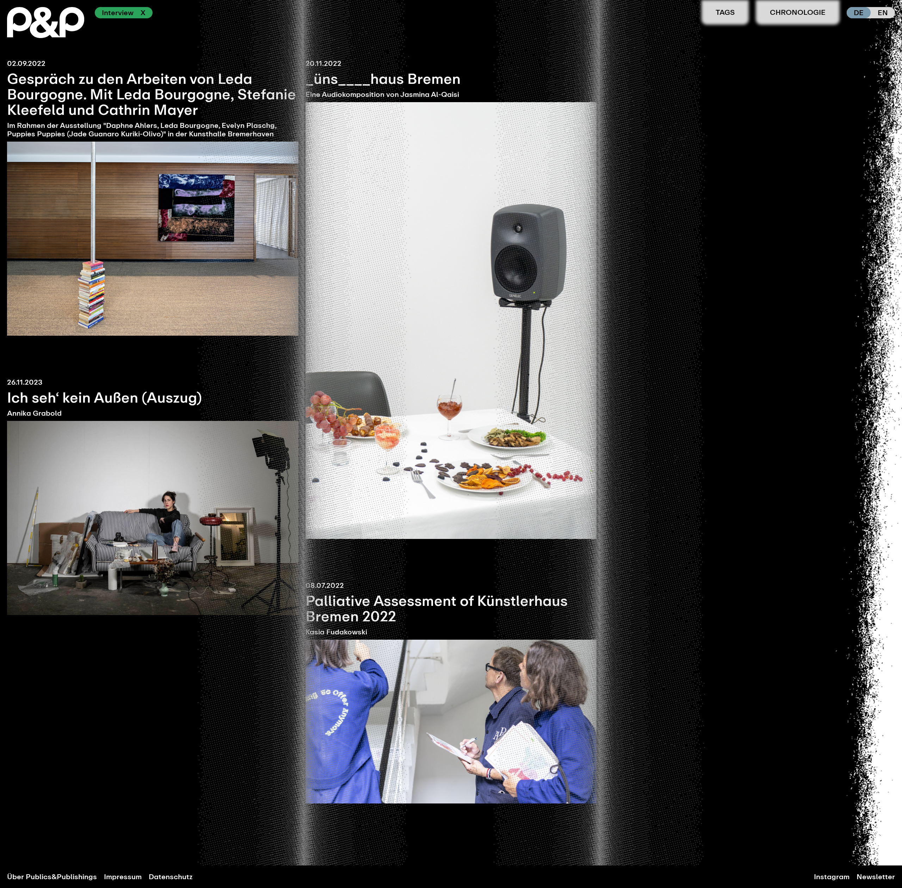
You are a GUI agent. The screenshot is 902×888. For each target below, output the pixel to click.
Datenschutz (171, 877)
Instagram (832, 877)
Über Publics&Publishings (52, 877)
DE (859, 12)
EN (883, 12)
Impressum (123, 877)
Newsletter (876, 877)
